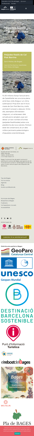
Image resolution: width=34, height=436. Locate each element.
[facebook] (1, 218)
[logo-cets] (7, 351)
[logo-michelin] (5, 400)
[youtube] (7, 218)
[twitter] (4, 218)
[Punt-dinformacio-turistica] (13, 325)
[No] (32, 431)
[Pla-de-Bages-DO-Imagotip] (17, 408)
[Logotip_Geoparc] (17, 249)
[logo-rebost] (16, 359)
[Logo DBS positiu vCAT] (17, 283)
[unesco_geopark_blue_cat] (17, 258)
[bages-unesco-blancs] (8, 6)
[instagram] (10, 218)
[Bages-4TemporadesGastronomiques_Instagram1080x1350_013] (17, 367)
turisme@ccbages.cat (7, 156)
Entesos (17, 433)
